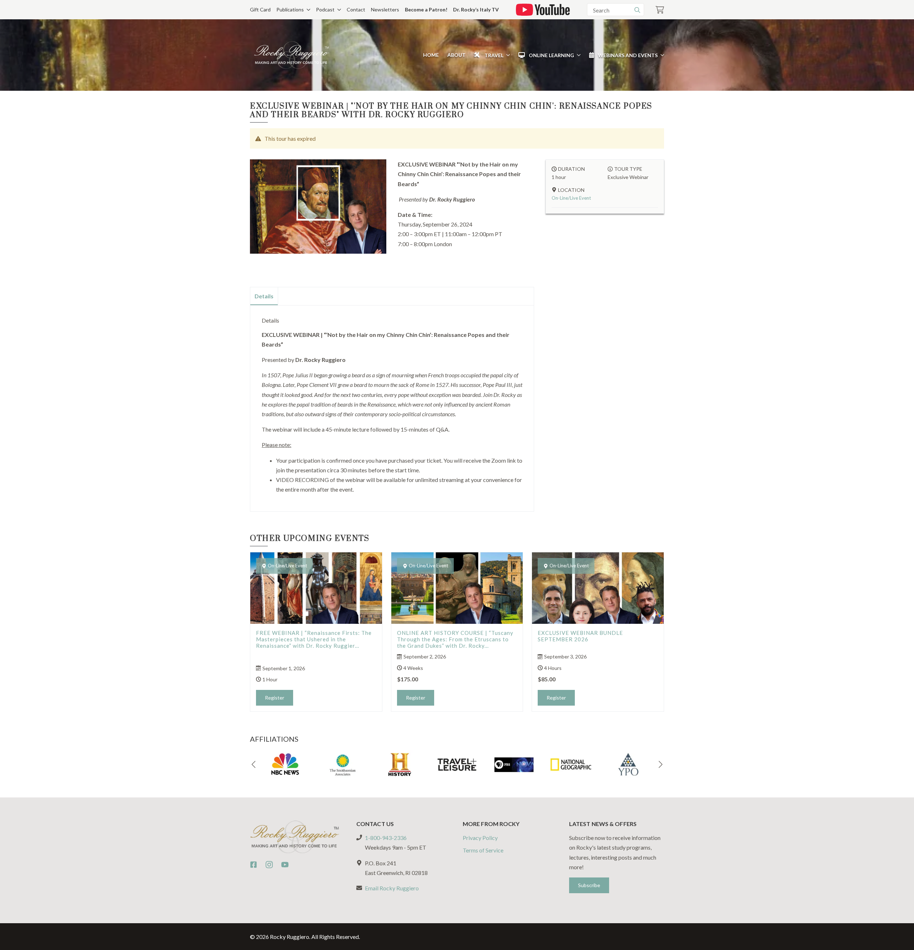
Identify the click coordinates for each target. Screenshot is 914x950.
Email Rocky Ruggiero (392, 888)
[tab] (264, 296)
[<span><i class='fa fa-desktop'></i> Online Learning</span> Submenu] (577, 55)
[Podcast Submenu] (338, 9)
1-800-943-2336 (386, 837)
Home (431, 55)
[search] (637, 10)
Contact (356, 9)
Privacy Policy (480, 837)
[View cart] (660, 9)
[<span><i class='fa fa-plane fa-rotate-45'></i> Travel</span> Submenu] (506, 55)
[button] (253, 764)
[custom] (253, 864)
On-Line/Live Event (571, 198)
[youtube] (284, 864)
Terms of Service (483, 850)
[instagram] (269, 864)
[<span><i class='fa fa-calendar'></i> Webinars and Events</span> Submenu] (661, 55)
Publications (290, 9)
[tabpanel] (392, 405)
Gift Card (260, 9)
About (456, 55)
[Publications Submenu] (307, 9)
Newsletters (385, 9)
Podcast (325, 9)
